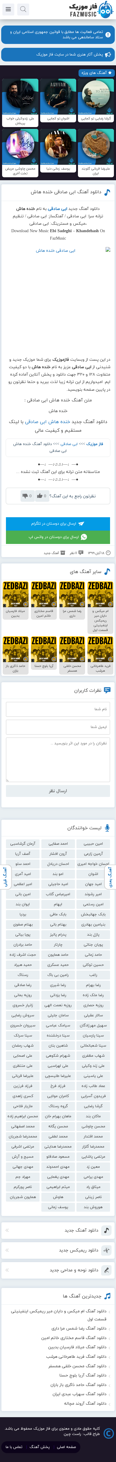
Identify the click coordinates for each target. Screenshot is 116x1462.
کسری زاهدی (22, 1096)
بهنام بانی (58, 924)
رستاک (23, 975)
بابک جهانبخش (93, 914)
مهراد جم (22, 1177)
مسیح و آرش (23, 1156)
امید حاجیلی (58, 884)
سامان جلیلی (58, 1015)
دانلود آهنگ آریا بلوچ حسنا (82, 1375)
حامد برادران (22, 944)
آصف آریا (22, 854)
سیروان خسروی (22, 1025)
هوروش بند (93, 1207)
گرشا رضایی (93, 1106)
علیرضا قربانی (23, 1076)
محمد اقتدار (93, 1136)
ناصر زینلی (93, 1197)
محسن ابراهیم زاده (22, 1116)
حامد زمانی (93, 955)
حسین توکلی (93, 965)
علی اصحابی (22, 1055)
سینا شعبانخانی (93, 1045)
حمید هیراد (23, 965)
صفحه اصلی (66, 1447)
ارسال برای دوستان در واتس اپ (54, 537)
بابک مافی (58, 914)
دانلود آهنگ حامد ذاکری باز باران (78, 1385)
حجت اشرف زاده (23, 955)
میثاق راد (93, 1187)
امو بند (58, 874)
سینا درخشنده (58, 1035)
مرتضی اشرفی (22, 1146)
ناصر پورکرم (23, 1187)
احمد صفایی (58, 843)
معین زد (93, 1167)
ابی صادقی (69, 444)
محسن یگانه (58, 1126)
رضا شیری (58, 985)
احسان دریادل (58, 864)
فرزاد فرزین (22, 1086)
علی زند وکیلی (93, 1066)
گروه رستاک (58, 1106)
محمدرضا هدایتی (58, 1146)
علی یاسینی (93, 1076)
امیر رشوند (93, 894)
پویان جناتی (93, 944)
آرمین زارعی (93, 854)
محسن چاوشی (93, 1126)
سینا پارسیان (93, 1035)
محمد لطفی (58, 1136)
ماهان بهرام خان (58, 1116)
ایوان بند (23, 904)
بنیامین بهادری (93, 924)
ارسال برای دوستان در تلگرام (53, 523)
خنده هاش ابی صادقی (47, 422)
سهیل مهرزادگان (93, 1025)
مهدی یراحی (93, 1177)
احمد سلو (22, 864)
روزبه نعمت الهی (58, 1005)
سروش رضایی (22, 1015)
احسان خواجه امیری (93, 864)
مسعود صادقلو (58, 1156)
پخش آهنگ (39, 1447)
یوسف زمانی (58, 1207)
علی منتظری (23, 1066)
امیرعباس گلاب (58, 894)
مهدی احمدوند (58, 1167)
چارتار (58, 944)
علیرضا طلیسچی (58, 1076)
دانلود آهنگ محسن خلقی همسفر (77, 1366)
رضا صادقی (23, 985)
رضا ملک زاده (93, 995)
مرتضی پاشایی (93, 1156)
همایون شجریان (23, 1197)
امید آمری (23, 874)
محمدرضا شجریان (23, 1136)
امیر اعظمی (23, 884)
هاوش (58, 1197)
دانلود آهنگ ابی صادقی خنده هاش (66, 192)
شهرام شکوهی (58, 1055)
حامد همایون (58, 955)
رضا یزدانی (58, 995)
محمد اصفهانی (23, 1126)
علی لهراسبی (58, 1066)
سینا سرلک (23, 1035)
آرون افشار (58, 854)
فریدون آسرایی (93, 1096)
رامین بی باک (58, 975)
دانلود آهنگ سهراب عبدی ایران (79, 1394)
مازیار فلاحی (23, 1106)
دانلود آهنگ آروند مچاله (85, 1403)
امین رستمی (93, 904)
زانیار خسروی (22, 1005)
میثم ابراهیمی (58, 1187)
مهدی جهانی (22, 1167)
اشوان (93, 874)
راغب (93, 975)
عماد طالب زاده (93, 1086)
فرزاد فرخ (58, 1086)
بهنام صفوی (23, 924)
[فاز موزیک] (91, 17)
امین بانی (23, 894)
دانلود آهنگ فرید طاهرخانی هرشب (76, 1357)
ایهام (58, 904)
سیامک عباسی (58, 1025)
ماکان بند (93, 1116)
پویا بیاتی (22, 934)
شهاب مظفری (93, 1055)
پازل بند (93, 934)
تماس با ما (14, 1447)
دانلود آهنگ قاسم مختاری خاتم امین (73, 1338)
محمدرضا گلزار (93, 1146)
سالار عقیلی (93, 1015)
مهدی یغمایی (58, 1177)
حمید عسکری (58, 965)
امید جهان (93, 884)
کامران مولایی (58, 1096)
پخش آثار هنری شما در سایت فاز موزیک (69, 54)
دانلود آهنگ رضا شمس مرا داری (78, 1328)
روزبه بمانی (23, 995)
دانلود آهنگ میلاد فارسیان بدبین (77, 1347)
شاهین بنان (58, 1045)
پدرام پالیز (58, 934)
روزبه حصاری (93, 1005)
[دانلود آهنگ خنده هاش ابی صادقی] (58, 299)
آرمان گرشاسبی (22, 843)
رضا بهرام (93, 985)
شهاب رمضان (23, 1045)
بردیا (23, 914)
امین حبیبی (93, 843)
